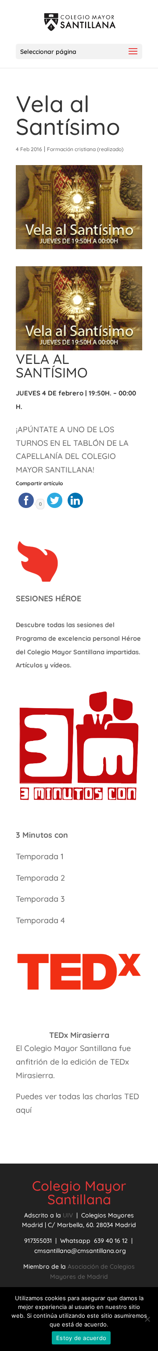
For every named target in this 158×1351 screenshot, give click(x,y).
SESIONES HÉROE (48, 598)
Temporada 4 (40, 920)
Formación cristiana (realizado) (85, 149)
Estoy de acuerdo (81, 1337)
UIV (69, 1215)
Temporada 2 (41, 878)
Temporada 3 (40, 899)
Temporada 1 (40, 856)
